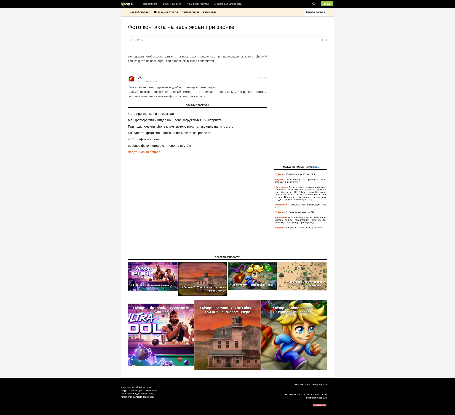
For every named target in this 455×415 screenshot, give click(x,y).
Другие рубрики (172, 3)
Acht (141, 77)
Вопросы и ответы (166, 11)
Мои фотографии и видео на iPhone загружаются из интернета (175, 120)
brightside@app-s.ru (316, 398)
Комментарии (190, 11)
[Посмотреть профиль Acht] (131, 79)
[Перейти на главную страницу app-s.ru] (128, 3)
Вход (327, 3)
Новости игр (150, 3)
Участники (209, 11)
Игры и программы (198, 3)
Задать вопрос (315, 11)
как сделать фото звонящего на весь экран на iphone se (169, 133)
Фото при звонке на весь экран (151, 114)
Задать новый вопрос (144, 152)
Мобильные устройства (228, 3)
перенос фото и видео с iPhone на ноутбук (159, 145)
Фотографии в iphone (144, 139)
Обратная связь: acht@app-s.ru (310, 384)
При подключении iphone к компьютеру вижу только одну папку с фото (181, 126)
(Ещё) (316, 167)
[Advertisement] (300, 104)
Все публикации (140, 11)
